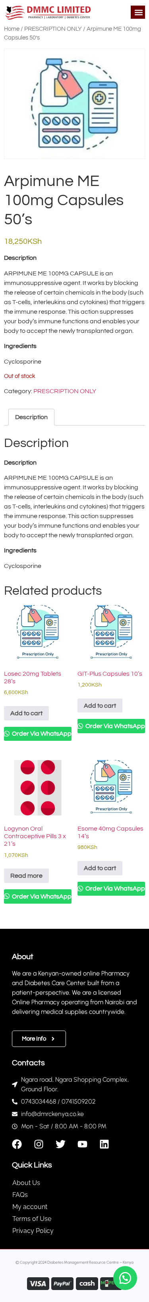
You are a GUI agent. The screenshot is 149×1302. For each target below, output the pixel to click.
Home (11, 29)
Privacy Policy (33, 1231)
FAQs (20, 1195)
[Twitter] (61, 1144)
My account (29, 1207)
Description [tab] (31, 417)
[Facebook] (17, 1144)
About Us (26, 1183)
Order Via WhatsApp (41, 733)
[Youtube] (82, 1144)
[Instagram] (39, 1144)
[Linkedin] (104, 1144)
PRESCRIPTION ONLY (53, 29)
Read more (26, 876)
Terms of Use (31, 1219)
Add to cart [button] (26, 713)
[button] (138, 12)
